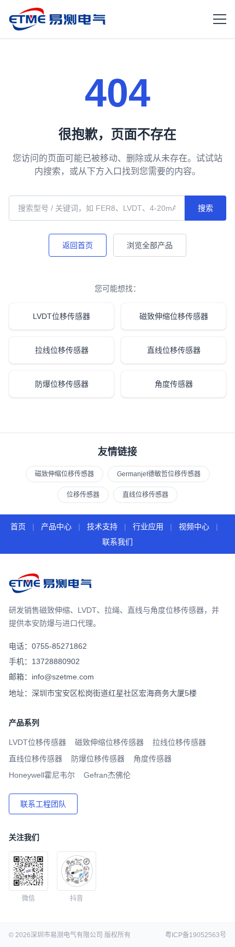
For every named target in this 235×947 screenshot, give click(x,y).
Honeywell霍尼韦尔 (42, 775)
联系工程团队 (43, 804)
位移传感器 (83, 495)
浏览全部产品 (150, 245)
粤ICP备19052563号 (195, 935)
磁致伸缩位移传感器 (173, 316)
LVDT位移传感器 (61, 316)
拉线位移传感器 (62, 350)
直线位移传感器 (174, 350)
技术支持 (102, 526)
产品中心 (56, 526)
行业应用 (148, 526)
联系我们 (117, 541)
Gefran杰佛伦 (107, 775)
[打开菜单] (219, 19)
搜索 (205, 208)
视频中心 (194, 526)
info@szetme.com (63, 676)
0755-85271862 (59, 646)
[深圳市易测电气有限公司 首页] (58, 19)
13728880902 (56, 661)
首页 (18, 526)
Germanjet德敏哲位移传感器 (159, 474)
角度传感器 (174, 384)
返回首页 (77, 245)
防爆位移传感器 (62, 384)
